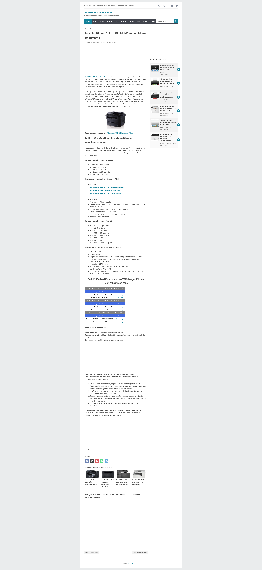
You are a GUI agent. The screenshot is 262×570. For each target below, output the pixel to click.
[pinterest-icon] (176, 6)
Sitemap (131, 6)
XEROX (132, 21)
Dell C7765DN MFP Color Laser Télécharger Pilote (106, 193)
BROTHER (110, 21)
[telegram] (106, 461)
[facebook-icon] (159, 6)
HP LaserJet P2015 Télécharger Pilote (119, 133)
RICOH (138, 21)
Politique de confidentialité (117, 6)
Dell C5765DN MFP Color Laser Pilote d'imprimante (107, 187)
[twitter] (92, 461)
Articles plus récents (91, 552)
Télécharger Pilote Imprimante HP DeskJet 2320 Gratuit (168, 123)
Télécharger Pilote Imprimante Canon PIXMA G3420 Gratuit (167, 81)
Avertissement (101, 6)
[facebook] (87, 461)
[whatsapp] (101, 461)
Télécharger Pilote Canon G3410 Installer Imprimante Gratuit (167, 95)
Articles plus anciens (140, 552)
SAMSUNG (146, 21)
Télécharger (120, 295)
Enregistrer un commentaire (108, 42)
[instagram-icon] (168, 6)
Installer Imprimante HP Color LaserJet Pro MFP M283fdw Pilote (168, 109)
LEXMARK (123, 21)
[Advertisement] (116, 59)
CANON (95, 21)
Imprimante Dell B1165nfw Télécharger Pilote (105, 190)
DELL (153, 21)
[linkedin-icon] (172, 6)
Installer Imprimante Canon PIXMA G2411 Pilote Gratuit (167, 67)
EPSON (102, 21)
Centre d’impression (98, 12)
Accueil (87, 21)
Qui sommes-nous (89, 6)
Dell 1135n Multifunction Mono (96, 77)
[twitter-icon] (163, 6)
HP (117, 21)
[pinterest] (97, 461)
